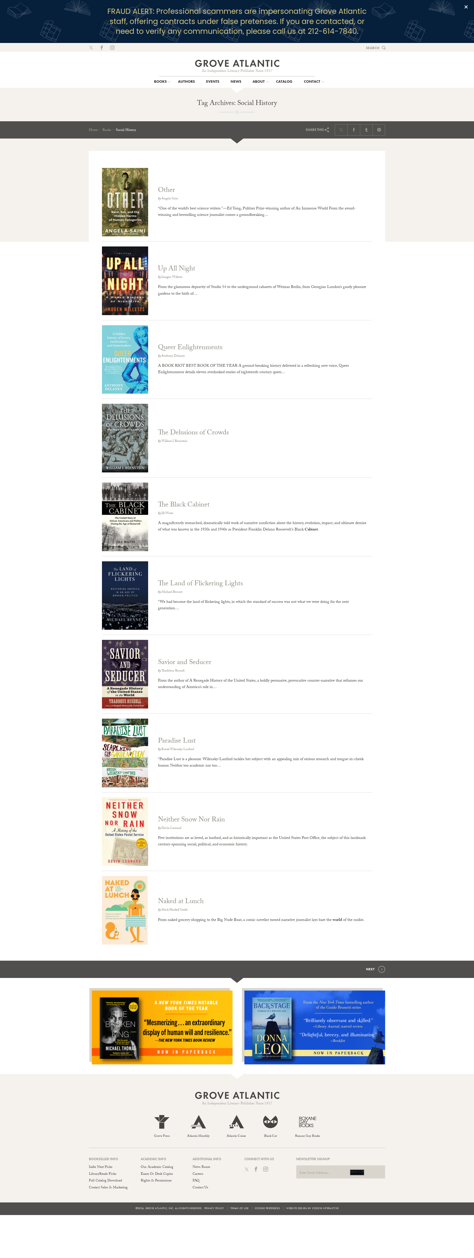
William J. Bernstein (174, 441)
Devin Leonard (171, 828)
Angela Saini (169, 199)
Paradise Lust (177, 742)
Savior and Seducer (184, 663)
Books (106, 130)
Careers (198, 1174)
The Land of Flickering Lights (200, 584)
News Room (201, 1167)
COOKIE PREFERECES (267, 1208)
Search (372, 47)
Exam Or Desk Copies (157, 1174)
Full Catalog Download (105, 1181)
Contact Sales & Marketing (108, 1188)
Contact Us (200, 1188)
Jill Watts (167, 513)
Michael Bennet (171, 592)
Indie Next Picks (100, 1167)
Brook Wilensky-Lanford (177, 749)
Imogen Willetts (171, 277)
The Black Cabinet (184, 505)
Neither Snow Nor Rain (191, 820)
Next (370, 969)
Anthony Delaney (173, 356)
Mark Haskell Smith (174, 910)
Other (166, 191)
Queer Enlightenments (190, 348)
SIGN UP (357, 1172)
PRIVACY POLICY (214, 1208)
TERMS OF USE (239, 1208)
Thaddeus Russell (172, 671)
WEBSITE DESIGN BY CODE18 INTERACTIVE (312, 1208)
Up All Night (176, 269)
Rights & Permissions (156, 1181)
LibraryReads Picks (102, 1174)
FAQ (196, 1181)
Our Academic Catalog (157, 1167)
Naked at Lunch (181, 902)
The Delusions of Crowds (193, 433)
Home (93, 130)
